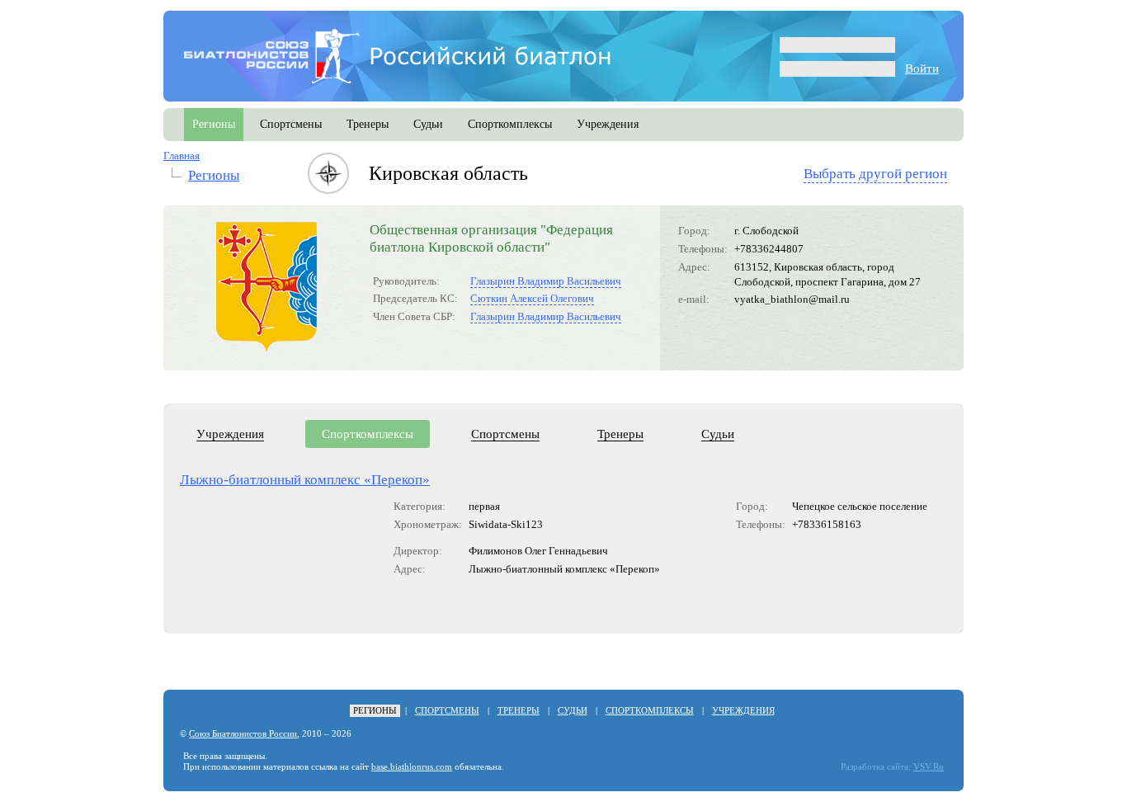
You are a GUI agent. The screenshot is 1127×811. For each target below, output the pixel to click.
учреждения (608, 124)
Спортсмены (505, 434)
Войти (922, 68)
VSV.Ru (928, 766)
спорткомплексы (510, 124)
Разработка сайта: (876, 766)
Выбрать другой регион (875, 174)
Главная (181, 155)
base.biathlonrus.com (411, 766)
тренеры (368, 124)
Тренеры (620, 434)
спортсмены (291, 124)
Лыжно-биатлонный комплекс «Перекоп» (305, 480)
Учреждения (230, 434)
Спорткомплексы (367, 434)
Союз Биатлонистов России (243, 733)
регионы (213, 124)
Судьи (717, 434)
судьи (428, 124)
